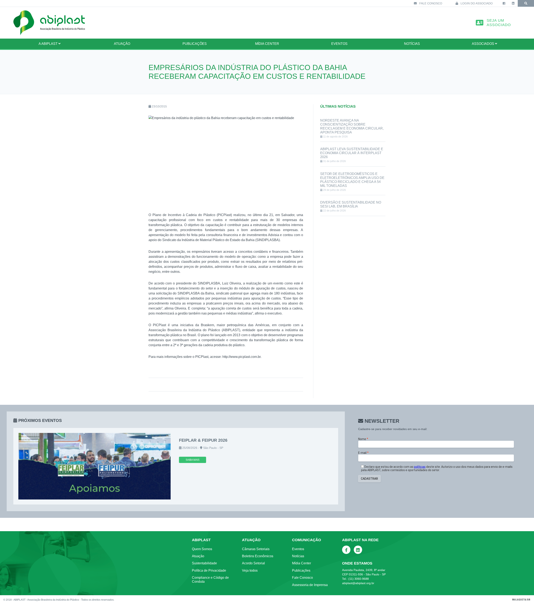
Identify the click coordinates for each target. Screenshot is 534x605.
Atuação (198, 556)
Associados (483, 43)
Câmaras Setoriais (256, 549)
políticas (420, 466)
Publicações (195, 43)
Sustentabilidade (204, 563)
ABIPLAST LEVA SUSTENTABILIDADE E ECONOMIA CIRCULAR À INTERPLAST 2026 (351, 153)
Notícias (412, 43)
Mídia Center (267, 43)
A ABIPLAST (48, 43)
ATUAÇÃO (122, 43)
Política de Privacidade (209, 570)
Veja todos (250, 570)
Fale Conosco (430, 3)
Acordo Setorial (253, 563)
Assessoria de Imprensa (310, 585)
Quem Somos (202, 549)
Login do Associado (476, 3)
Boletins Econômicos (257, 556)
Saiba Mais (192, 459)
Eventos (339, 43)
